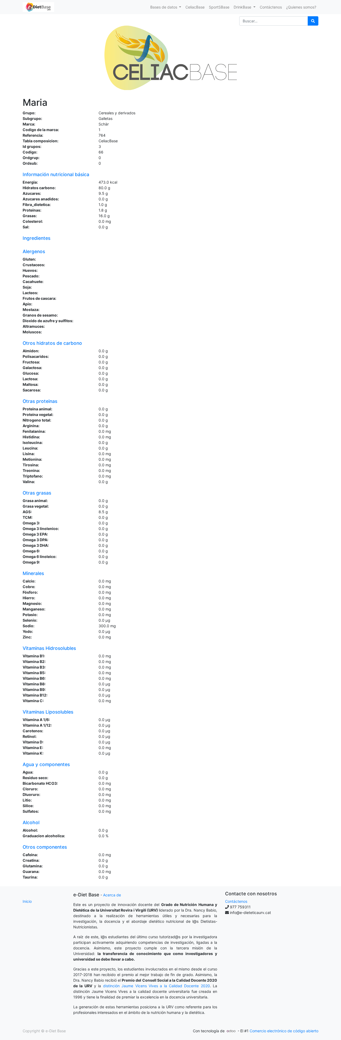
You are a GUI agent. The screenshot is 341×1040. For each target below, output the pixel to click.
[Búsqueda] (313, 21)
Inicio (27, 901)
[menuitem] (195, 7)
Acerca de (112, 895)
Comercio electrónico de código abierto (284, 1031)
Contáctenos (236, 901)
